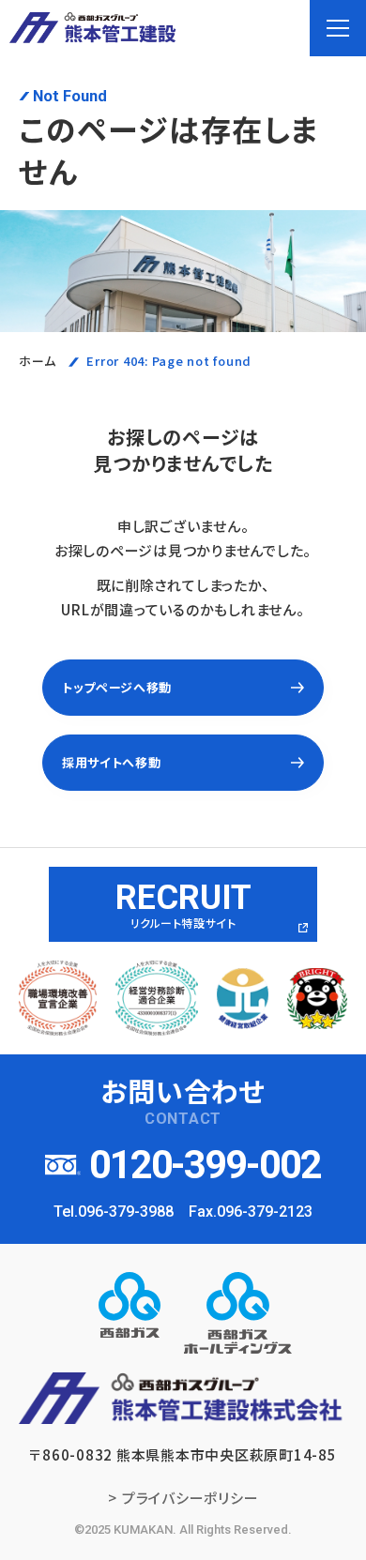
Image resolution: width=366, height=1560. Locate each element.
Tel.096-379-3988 (113, 1211)
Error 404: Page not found (169, 361)
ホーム (37, 361)
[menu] (338, 28)
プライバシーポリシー (190, 1497)
